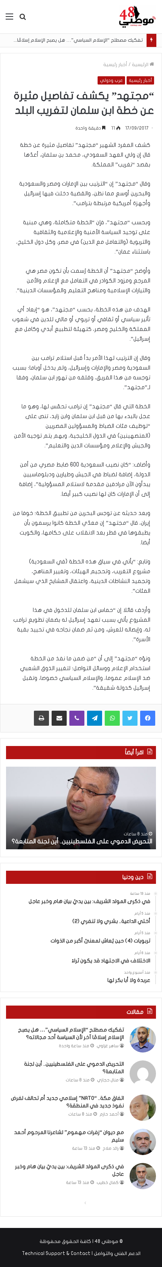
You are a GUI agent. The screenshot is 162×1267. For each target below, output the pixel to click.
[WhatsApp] (112, 718)
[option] (81, 808)
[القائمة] (9, 19)
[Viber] (76, 718)
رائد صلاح (111, 1148)
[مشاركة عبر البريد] (59, 718)
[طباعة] (41, 718)
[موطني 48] (137, 16)
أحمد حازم (109, 1114)
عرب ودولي (111, 80)
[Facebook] (147, 718)
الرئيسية (141, 64)
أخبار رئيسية (115, 64)
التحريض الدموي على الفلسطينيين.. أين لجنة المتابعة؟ (82, 841)
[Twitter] (130, 718)
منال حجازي (108, 1080)
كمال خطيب (108, 1183)
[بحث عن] (22, 19)
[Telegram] (94, 718)
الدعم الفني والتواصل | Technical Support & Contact (81, 1253)
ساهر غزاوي (108, 1046)
